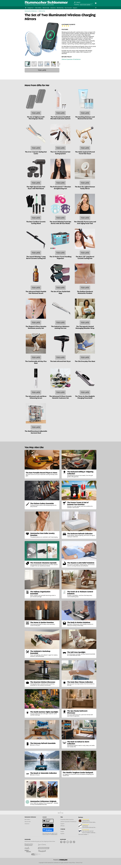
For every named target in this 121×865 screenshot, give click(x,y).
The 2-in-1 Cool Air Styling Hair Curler (36, 152)
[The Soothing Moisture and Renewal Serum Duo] (85, 110)
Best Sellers (38, 8)
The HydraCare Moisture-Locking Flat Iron (60, 327)
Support (75, 8)
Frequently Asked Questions (67, 819)
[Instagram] (64, 842)
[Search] (75, 2)
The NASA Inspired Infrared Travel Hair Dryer (85, 152)
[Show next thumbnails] (59, 64)
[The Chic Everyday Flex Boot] (85, 354)
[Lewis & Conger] (43, 845)
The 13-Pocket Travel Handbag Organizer (60, 257)
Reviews (80, 817)
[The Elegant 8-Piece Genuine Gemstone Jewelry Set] (36, 319)
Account (45, 817)
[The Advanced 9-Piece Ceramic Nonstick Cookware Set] (60, 389)
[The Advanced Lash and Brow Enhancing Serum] (36, 389)
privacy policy (54, 834)
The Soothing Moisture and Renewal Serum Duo (85, 117)
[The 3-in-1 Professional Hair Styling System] (60, 145)
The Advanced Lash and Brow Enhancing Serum (35, 397)
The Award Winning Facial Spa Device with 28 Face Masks (60, 222)
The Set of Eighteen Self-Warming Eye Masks (36, 117)
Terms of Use (79, 862)
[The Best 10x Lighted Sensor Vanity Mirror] (85, 179)
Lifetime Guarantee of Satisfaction (71, 59)
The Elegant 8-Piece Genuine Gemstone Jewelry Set (36, 327)
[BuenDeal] (43, 851)
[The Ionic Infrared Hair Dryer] (60, 354)
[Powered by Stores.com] (60, 860)
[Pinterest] (71, 842)
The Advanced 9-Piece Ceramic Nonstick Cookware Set (60, 397)
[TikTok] (74, 842)
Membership (60, 8)
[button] (25, 8)
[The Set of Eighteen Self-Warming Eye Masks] (36, 110)
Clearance (53, 8)
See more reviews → (83, 834)
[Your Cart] (95, 3)
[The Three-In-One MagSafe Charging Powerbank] (85, 389)
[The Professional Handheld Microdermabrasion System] (60, 110)
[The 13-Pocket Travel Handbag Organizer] (60, 249)
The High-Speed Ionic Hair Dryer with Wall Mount (36, 187)
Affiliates (63, 825)
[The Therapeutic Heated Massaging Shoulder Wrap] (85, 319)
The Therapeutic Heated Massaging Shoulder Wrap (85, 327)
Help (62, 817)
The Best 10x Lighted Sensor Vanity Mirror (85, 187)
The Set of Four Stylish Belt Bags (60, 292)
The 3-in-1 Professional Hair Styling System (60, 152)
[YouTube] (68, 842)
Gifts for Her (42, 11)
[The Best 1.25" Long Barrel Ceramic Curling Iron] (85, 249)
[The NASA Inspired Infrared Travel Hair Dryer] (85, 145)
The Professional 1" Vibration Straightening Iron (60, 187)
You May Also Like (34, 447)
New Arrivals (46, 8)
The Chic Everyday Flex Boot (85, 361)
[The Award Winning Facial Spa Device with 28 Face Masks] (60, 214)
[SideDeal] (30, 851)
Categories (30, 8)
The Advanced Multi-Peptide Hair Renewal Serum (36, 292)
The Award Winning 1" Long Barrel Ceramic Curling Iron (36, 257)
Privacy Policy (71, 862)
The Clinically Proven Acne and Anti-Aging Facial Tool (85, 222)
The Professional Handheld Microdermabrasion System (60, 117)
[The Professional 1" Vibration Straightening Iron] (60, 179)
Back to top (60, 813)
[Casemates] (37, 854)
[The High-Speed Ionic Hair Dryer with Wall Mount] (36, 179)
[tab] (27, 64)
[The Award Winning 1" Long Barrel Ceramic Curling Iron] (36, 249)
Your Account (68, 8)
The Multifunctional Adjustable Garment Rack (36, 432)
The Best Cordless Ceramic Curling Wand (36, 222)
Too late (42, 70)
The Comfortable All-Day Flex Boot (36, 362)
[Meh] (30, 848)
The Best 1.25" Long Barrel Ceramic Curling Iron (85, 257)
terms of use (45, 834)
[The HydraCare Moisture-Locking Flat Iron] (60, 319)
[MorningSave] (43, 848)
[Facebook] (61, 842)
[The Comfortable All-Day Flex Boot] (36, 354)
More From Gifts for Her (37, 85)
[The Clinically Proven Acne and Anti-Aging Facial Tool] (85, 214)
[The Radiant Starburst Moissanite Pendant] (85, 284)
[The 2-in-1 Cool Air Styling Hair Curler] (36, 145)
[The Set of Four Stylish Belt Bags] (60, 284)
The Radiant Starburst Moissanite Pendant (85, 292)
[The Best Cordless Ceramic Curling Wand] (36, 214)
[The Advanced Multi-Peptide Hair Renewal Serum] (36, 284)
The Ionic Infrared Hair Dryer (60, 361)
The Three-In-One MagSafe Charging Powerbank (85, 397)
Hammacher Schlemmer (31, 11)
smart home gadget (85, 4)
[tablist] (42, 64)
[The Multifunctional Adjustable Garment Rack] (36, 424)
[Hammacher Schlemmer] (46, 2)
